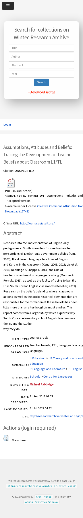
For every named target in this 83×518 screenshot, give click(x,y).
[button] (5, 438)
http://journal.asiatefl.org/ (37, 223)
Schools (35, 376)
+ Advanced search (41, 92)
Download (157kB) (17, 211)
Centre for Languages (58, 376)
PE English (75, 369)
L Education (37, 358)
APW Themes (44, 496)
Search (41, 82)
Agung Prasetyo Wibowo (41, 502)
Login (7, 124)
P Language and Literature (47, 369)
